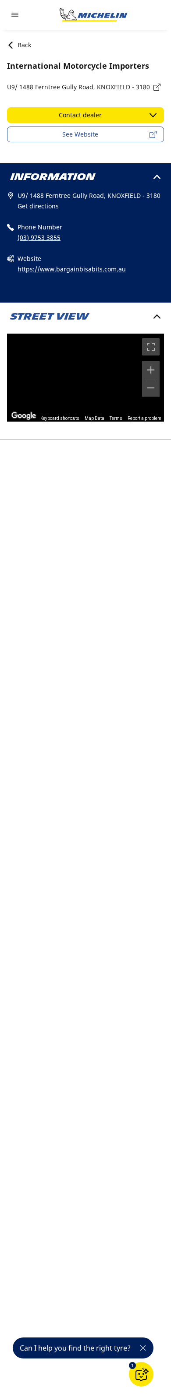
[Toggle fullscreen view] (151, 346)
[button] (132, 1365)
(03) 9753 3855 (39, 237)
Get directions (38, 206)
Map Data (94, 418)
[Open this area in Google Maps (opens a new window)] (23, 416)
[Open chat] (141, 1374)
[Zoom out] (151, 388)
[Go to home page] (93, 15)
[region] (85, 378)
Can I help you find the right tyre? (75, 1348)
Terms (116, 418)
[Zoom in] (151, 370)
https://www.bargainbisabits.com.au (72, 269)
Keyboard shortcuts (59, 418)
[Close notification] (143, 1348)
